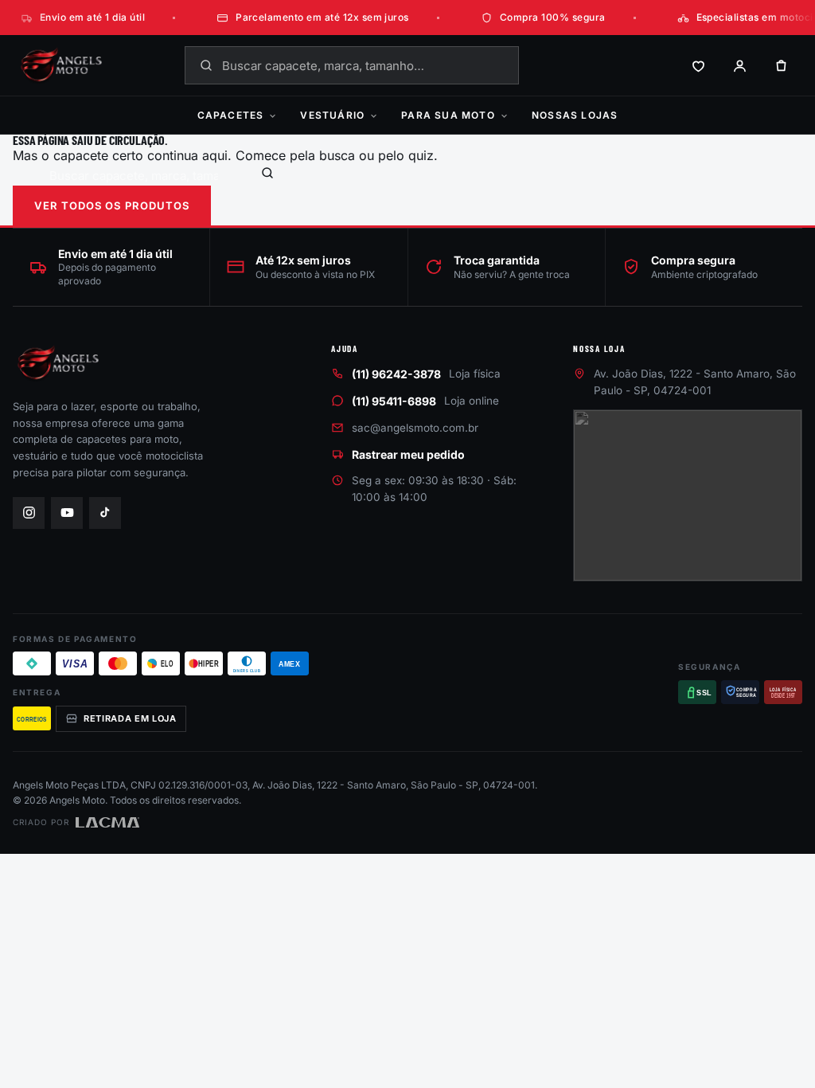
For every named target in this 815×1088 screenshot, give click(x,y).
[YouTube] (67, 513)
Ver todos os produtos (111, 205)
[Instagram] (29, 513)
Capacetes (230, 115)
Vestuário (332, 115)
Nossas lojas (575, 115)
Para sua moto (448, 115)
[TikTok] (105, 513)
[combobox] (351, 65)
